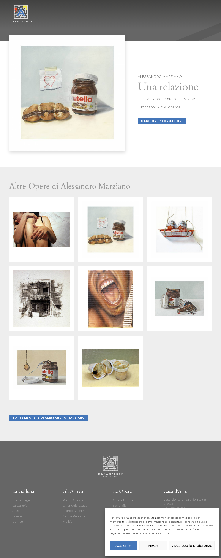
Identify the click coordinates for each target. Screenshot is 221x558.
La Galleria (19, 505)
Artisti (16, 510)
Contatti (18, 521)
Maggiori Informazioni (162, 121)
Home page (21, 500)
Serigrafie (120, 505)
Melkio (68, 521)
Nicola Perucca (74, 516)
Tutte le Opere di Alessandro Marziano (49, 417)
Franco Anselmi (74, 510)
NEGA (153, 546)
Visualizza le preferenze (191, 546)
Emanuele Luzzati (76, 505)
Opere (17, 516)
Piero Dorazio (73, 500)
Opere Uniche (123, 500)
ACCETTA (123, 546)
